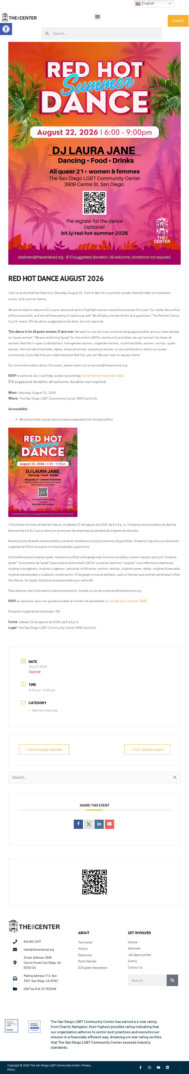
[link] (6, 29)
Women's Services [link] (45, 710)
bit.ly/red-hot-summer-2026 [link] (103, 375)
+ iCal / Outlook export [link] (147, 749)
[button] (97, 16)
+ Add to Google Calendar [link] (44, 749)
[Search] (172, 980)
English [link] (147, 3)
